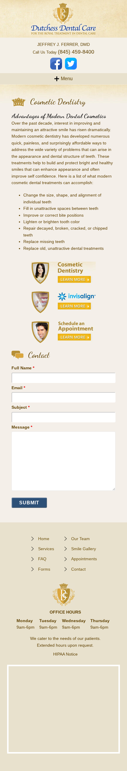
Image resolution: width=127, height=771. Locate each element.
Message (22, 427)
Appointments (84, 558)
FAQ (42, 558)
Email (18, 387)
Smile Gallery (83, 548)
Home (43, 538)
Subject (21, 407)
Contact (78, 569)
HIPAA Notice (65, 654)
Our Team (80, 538)
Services (46, 548)
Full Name (23, 368)
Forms (44, 569)
